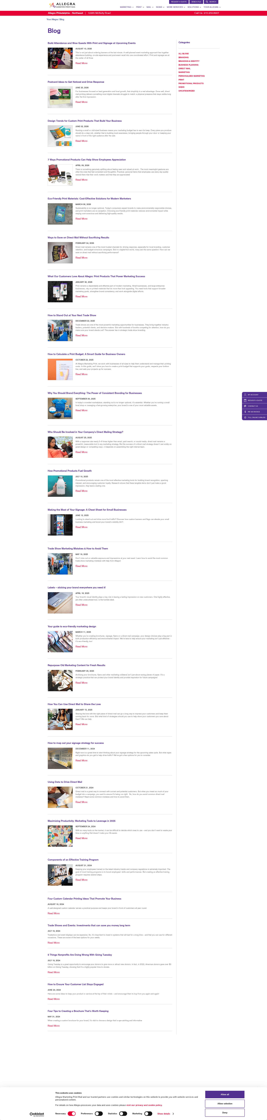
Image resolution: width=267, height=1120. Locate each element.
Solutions (193, 7)
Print (139, 7)
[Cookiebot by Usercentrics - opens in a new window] (37, 1115)
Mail (149, 7)
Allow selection (224, 1103)
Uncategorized (187, 91)
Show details (163, 1114)
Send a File (196, 2)
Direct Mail (184, 68)
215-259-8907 (211, 13)
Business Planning (188, 65)
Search (212, 2)
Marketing (125, 7)
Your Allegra (211, 7)
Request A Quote (179, 2)
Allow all (225, 1094)
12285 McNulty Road (79, 13)
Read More (81, 63)
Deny (224, 1112)
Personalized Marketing (192, 76)
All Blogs (184, 54)
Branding (183, 57)
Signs (159, 7)
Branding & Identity (189, 61)
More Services (175, 7)
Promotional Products (191, 83)
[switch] (99, 1113)
